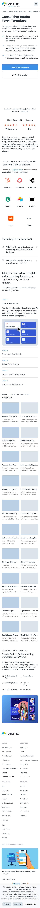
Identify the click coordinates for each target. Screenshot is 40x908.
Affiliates (23, 816)
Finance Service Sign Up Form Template (29, 586)
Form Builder (6, 756)
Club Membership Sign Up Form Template (28, 562)
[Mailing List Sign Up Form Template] (10, 480)
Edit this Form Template (20, 67)
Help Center (6, 829)
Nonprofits (24, 764)
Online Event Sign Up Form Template (10, 538)
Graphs (4, 773)
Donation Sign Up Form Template (8, 611)
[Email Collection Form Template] (29, 626)
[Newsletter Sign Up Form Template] (10, 505)
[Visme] (11, 4)
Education (24, 768)
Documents (6, 764)
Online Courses (7, 803)
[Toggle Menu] (36, 4)
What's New (24, 803)
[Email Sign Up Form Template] (10, 626)
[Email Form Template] (29, 529)
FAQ (3, 825)
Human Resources (26, 756)
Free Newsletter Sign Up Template (29, 489)
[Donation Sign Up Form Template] (10, 602)
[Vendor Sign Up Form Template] (29, 505)
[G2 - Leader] (25, 883)
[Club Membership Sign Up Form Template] (29, 553)
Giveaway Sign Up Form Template (9, 562)
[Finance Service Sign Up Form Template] (29, 578)
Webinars (5, 790)
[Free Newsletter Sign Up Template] (29, 480)
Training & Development (29, 760)
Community (24, 811)
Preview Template (21, 75)
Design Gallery (7, 811)
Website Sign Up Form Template (27, 440)
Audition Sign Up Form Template (8, 440)
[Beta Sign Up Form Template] (29, 407)
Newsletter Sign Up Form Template (9, 513)
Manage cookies (30, 904)
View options (23, 111)
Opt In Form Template (29, 611)
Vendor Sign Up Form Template (29, 513)
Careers (22, 795)
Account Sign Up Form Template (8, 465)
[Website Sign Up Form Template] (29, 432)
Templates (5, 807)
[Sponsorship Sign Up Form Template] (10, 407)
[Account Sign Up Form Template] (10, 456)
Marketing (24, 747)
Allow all (7, 904)
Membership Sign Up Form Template (29, 465)
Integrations (6, 816)
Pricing (4, 837)
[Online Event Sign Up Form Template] (10, 529)
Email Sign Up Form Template (9, 635)
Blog (3, 786)
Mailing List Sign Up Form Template (9, 489)
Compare (23, 807)
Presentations (7, 747)
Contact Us (5, 833)
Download (24, 799)
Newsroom (24, 790)
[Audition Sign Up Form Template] (10, 432)
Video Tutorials (7, 795)
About (22, 786)
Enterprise (24, 773)
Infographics (6, 752)
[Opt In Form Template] (29, 602)
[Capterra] (17, 883)
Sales (22, 752)
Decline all (17, 904)
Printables (5, 760)
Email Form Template (29, 538)
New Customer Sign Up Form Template (9, 586)
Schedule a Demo (26, 777)
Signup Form (17, 170)
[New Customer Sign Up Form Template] (10, 578)
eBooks (4, 799)
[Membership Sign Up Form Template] (29, 456)
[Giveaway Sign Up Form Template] (10, 553)
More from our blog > (9, 879)
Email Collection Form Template (29, 635)
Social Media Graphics (10, 768)
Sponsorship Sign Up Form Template (10, 416)
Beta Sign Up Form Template (28, 416)
